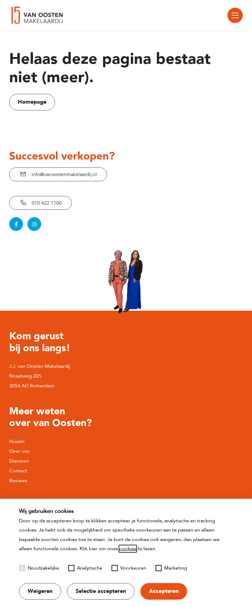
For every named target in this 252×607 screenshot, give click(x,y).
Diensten (19, 461)
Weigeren (40, 591)
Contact (18, 470)
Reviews (18, 480)
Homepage (32, 102)
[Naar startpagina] (36, 15)
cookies (127, 548)
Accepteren (164, 591)
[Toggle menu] (235, 15)
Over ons (19, 451)
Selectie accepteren (101, 591)
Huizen (17, 441)
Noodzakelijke (43, 568)
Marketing (175, 568)
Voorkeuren (133, 568)
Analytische (89, 568)
